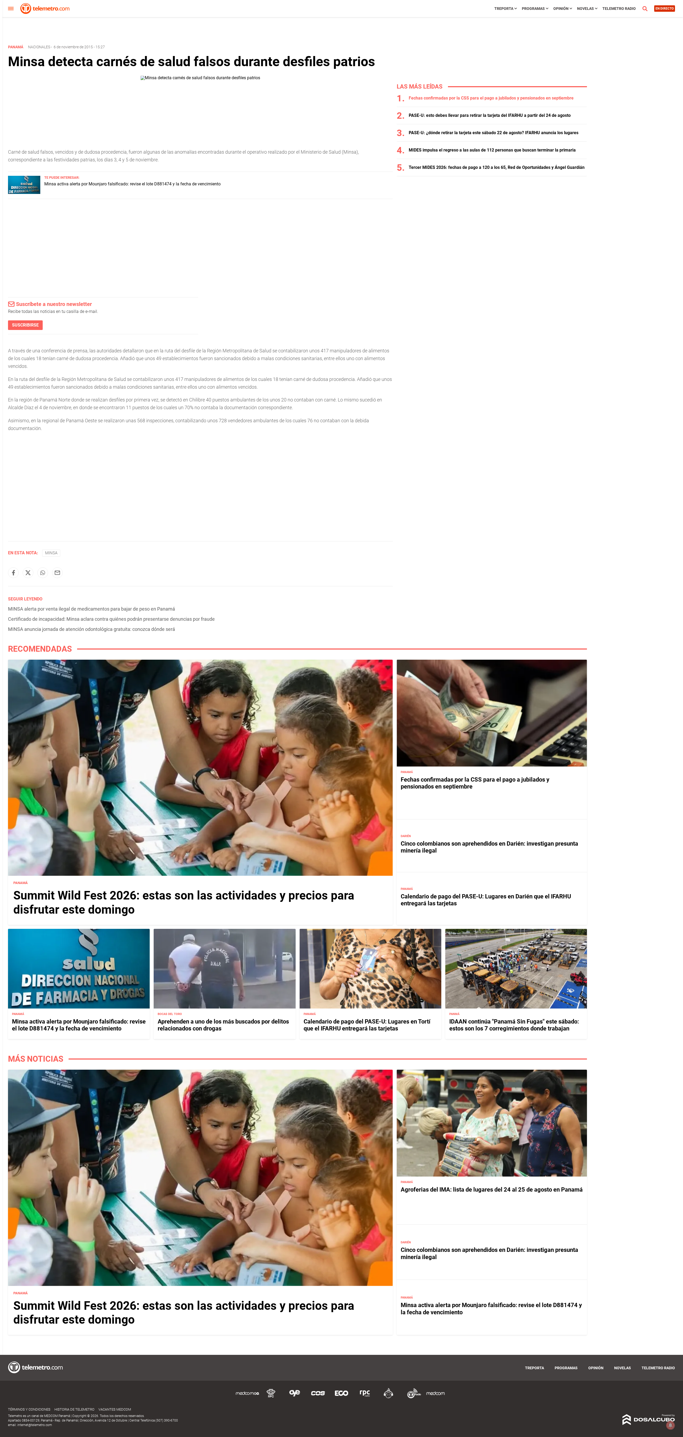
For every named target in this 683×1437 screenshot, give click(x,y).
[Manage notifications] (670, 1425)
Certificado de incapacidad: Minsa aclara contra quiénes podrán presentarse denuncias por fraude (111, 619)
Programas (533, 8)
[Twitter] (28, 572)
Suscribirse (25, 325)
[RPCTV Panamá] (271, 1397)
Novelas (585, 8)
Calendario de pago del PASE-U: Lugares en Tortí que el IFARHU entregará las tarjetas (367, 1025)
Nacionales (39, 47)
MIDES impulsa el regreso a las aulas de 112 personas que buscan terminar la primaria (492, 150)
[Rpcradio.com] (365, 1397)
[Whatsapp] (42, 572)
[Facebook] (13, 572)
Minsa (51, 553)
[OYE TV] (294, 1397)
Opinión (561, 8)
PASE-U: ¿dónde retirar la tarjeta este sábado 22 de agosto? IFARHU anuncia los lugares (493, 132)
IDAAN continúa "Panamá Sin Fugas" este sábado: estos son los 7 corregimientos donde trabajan (514, 1025)
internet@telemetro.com (34, 1425)
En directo (665, 8)
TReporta (503, 8)
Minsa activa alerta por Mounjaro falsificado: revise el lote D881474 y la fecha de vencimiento (132, 183)
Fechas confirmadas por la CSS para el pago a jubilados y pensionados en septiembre (491, 98)
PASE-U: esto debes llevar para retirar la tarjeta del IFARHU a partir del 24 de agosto (490, 115)
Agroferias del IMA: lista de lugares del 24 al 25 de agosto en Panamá (492, 1189)
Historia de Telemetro (74, 1409)
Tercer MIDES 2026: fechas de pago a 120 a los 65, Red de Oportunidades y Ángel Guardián (497, 167)
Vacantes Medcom (114, 1409)
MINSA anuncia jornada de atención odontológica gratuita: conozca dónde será (91, 629)
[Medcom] (435, 1397)
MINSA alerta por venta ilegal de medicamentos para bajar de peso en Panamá (91, 609)
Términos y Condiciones (29, 1409)
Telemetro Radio (619, 8)
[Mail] (57, 572)
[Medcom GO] (247, 1397)
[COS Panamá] (318, 1397)
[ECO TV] (341, 1397)
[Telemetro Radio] (412, 1397)
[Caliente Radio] (388, 1397)
